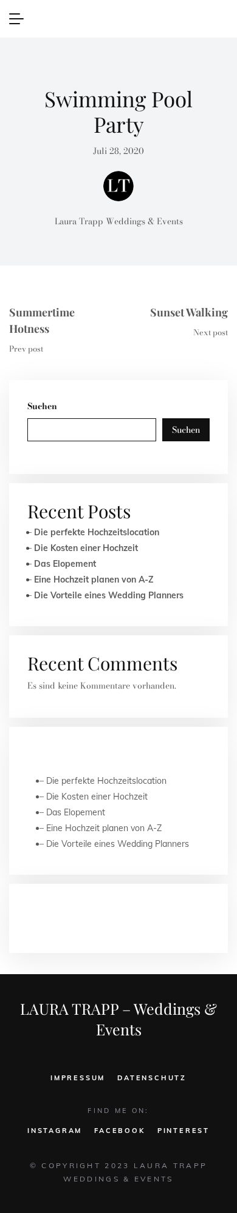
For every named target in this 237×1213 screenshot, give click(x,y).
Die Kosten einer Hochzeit (86, 548)
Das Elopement (65, 563)
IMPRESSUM (77, 1078)
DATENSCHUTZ (152, 1078)
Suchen (42, 406)
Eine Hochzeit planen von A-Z (94, 579)
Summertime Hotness (42, 320)
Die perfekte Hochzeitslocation (96, 532)
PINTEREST (183, 1130)
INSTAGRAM (54, 1130)
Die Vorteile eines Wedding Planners (109, 595)
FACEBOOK (119, 1130)
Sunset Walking (189, 312)
